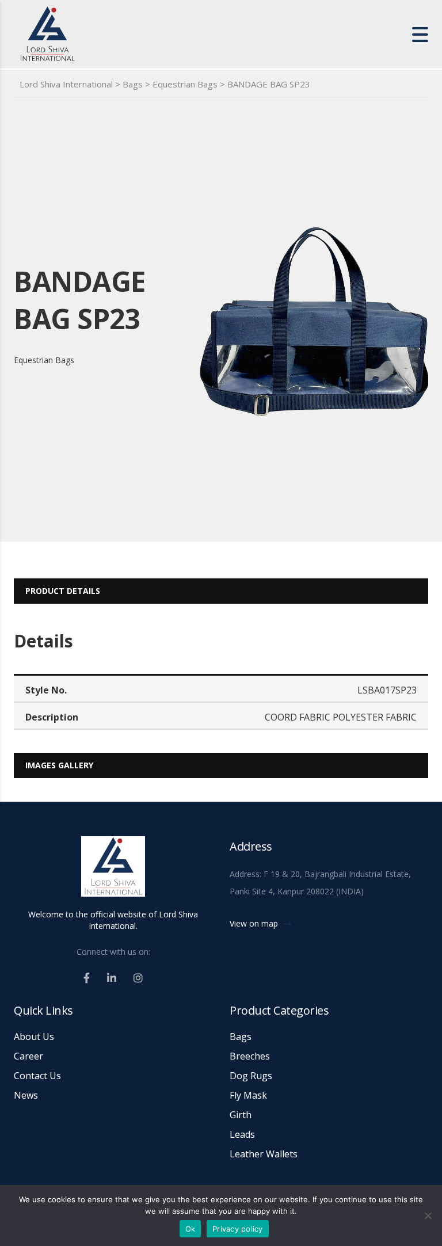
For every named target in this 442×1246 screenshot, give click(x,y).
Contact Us (37, 1075)
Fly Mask (248, 1095)
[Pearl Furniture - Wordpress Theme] (113, 871)
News (26, 1095)
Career (28, 1056)
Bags (241, 1036)
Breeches (250, 1056)
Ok (190, 1228)
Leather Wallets (264, 1154)
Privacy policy (237, 1228)
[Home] (100, 33)
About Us (34, 1036)
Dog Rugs (251, 1075)
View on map (255, 923)
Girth (241, 1114)
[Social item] (86, 977)
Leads (242, 1134)
